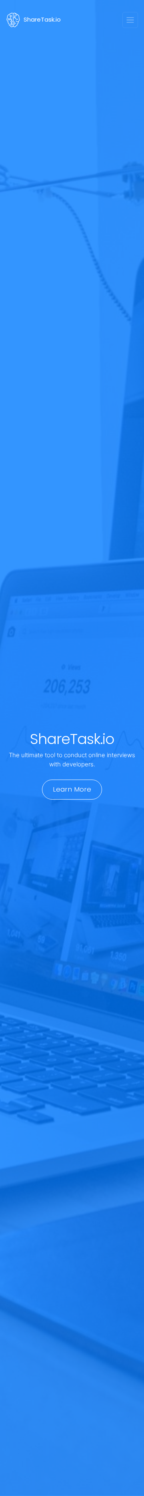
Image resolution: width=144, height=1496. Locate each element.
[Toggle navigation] (130, 20)
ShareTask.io (42, 19)
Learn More (72, 789)
